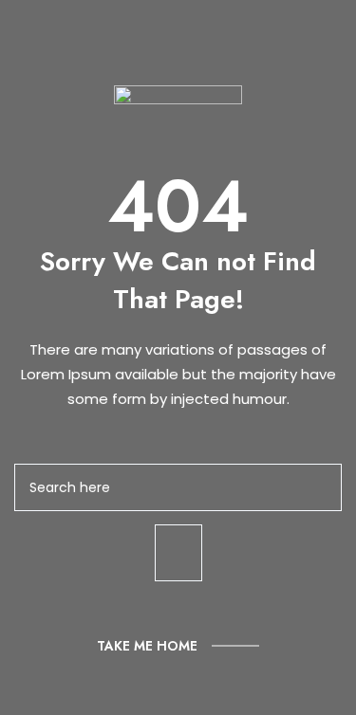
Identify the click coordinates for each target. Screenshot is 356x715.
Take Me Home (147, 645)
